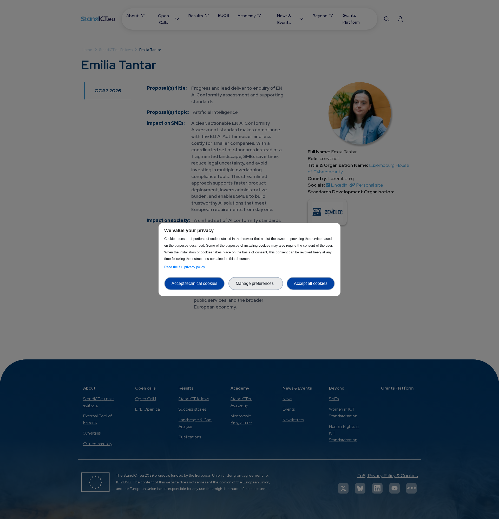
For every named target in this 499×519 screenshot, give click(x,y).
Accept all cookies (310, 283)
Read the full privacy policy (185, 267)
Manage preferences (256, 283)
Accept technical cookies (194, 283)
